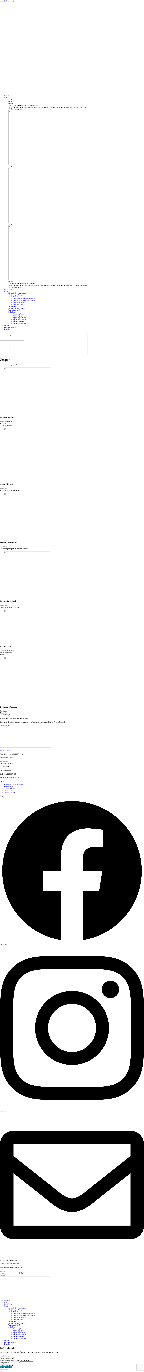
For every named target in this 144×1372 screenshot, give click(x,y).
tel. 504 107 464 (5, 750)
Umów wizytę (4, 725)
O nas (10, 224)
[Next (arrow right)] (3, 1371)
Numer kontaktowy (6, 1358)
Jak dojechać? (4, 761)
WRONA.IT (18, 1267)
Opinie (10, 281)
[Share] (3, 1369)
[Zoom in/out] (7, 1369)
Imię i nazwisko (5, 1356)
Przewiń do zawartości (7, 1)
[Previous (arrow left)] (1, 1371)
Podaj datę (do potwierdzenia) (10, 1360)
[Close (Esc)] (1, 1369)
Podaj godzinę (5, 1363)
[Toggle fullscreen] (5, 1369)
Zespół (10, 166)
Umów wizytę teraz (15, 109)
